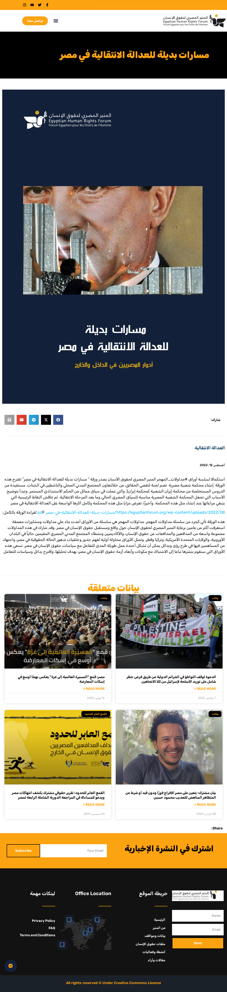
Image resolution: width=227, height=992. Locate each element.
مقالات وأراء (156, 960)
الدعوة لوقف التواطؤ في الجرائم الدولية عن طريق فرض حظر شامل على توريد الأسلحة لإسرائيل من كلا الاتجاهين (171, 679)
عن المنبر (159, 928)
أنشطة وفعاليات (154, 952)
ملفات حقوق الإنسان (150, 944)
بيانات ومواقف (155, 936)
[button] (55, 21)
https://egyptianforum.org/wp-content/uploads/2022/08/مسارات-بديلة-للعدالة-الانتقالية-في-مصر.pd (131, 512)
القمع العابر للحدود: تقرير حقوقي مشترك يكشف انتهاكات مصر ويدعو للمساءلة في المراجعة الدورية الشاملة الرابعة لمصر (58, 795)
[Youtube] (32, 5)
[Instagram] (24, 5)
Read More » (205, 689)
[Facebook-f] (47, 5)
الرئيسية (159, 920)
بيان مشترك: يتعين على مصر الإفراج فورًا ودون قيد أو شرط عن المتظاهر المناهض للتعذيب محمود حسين (170, 795)
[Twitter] (39, 5)
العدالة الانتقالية (210, 447)
